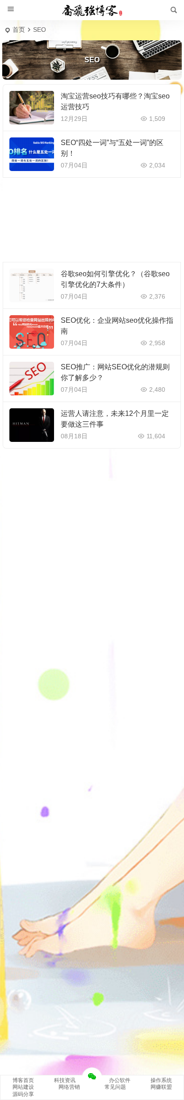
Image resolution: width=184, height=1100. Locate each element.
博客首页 (23, 1080)
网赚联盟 (161, 1087)
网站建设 (23, 1087)
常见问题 (115, 1087)
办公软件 (119, 1080)
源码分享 (23, 1094)
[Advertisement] (92, 219)
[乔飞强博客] (92, 10)
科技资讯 (64, 1080)
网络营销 (69, 1087)
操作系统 (161, 1080)
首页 (19, 29)
